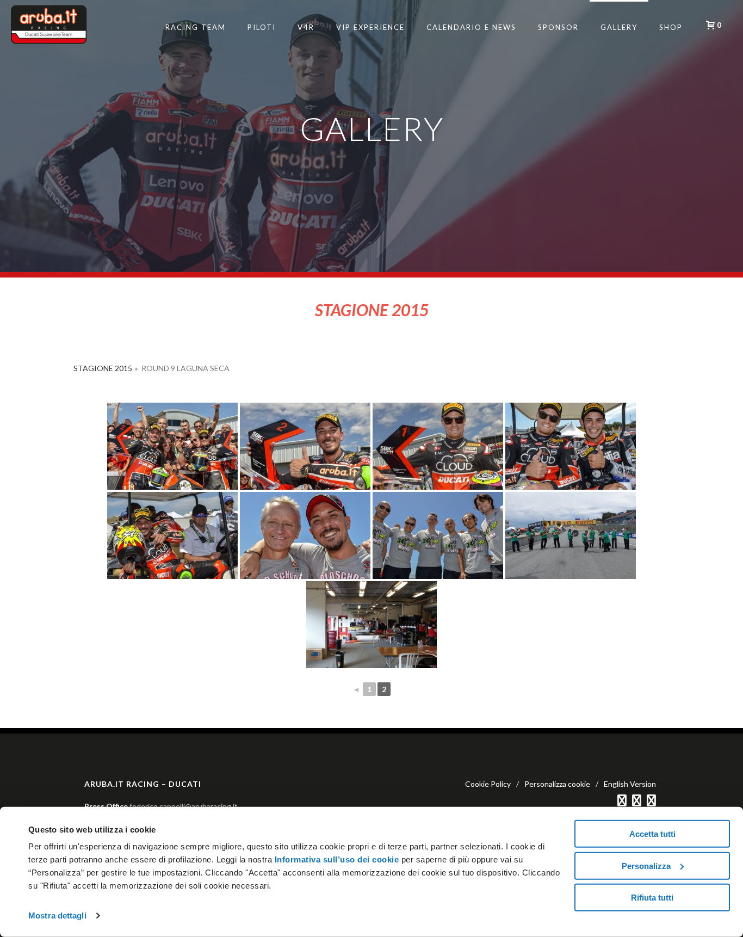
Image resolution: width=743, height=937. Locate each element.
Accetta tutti (652, 834)
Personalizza (646, 865)
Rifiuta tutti (652, 897)
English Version (630, 783)
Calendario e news (471, 27)
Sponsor (558, 27)
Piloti (261, 27)
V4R (306, 27)
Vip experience (370, 27)
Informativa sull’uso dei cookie (335, 859)
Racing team (195, 27)
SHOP (671, 27)
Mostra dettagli (57, 915)
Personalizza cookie (557, 783)
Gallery (618, 27)
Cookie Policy (488, 783)
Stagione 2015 (102, 368)
